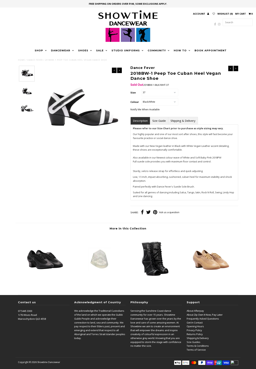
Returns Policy (195, 334)
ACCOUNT (199, 13)
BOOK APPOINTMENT (211, 50)
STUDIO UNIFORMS (126, 50)
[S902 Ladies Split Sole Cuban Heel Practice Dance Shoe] (45, 283)
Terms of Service (196, 349)
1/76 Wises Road (27, 315)
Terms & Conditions (198, 345)
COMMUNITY (157, 50)
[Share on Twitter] (148, 212)
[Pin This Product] (155, 212)
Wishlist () (225, 13)
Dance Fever (35, 59)
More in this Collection (128, 228)
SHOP (39, 50)
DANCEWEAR (60, 50)
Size (133, 92)
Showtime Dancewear (48, 362)
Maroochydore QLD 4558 (32, 318)
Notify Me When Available (145, 109)
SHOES (83, 50)
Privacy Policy (194, 330)
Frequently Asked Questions (203, 318)
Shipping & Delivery (183, 120)
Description (140, 120)
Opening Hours (195, 326)
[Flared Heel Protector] (100, 283)
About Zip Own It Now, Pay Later (205, 314)
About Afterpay (195, 310)
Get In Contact (195, 322)
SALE (100, 50)
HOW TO (180, 50)
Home (21, 59)
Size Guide (159, 120)
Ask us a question (169, 212)
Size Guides (193, 342)
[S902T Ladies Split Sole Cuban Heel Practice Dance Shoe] (210, 283)
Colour (134, 102)
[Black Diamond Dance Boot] (155, 283)
